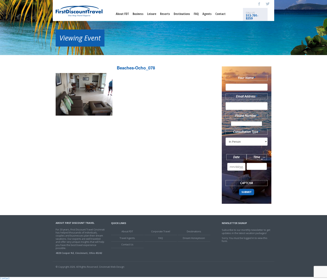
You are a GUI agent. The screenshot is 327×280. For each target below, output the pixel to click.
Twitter (267, 4)
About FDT (122, 14)
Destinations (182, 14)
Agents (207, 14)
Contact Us (127, 244)
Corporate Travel (160, 231)
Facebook (259, 4)
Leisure (151, 14)
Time (256, 157)
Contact (220, 14)
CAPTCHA (246, 183)
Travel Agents (127, 238)
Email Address (246, 96)
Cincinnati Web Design (111, 266)
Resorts (165, 14)
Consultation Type (246, 131)
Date (236, 157)
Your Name (246, 77)
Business (138, 14)
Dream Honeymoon (194, 238)
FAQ (196, 14)
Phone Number (246, 115)
